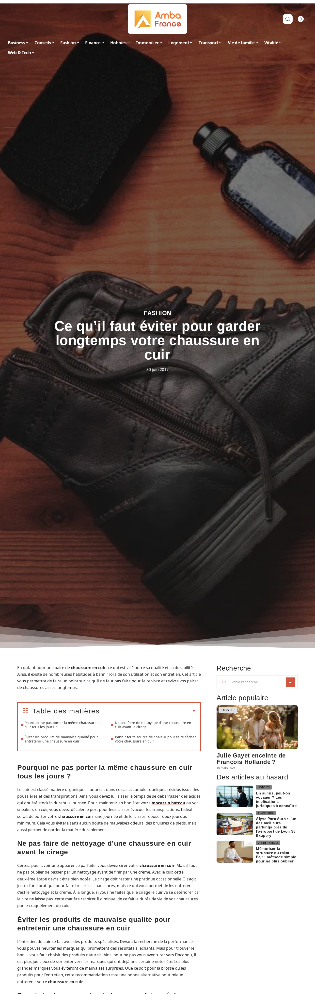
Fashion (157, 313)
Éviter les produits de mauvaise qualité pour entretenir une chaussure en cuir (61, 739)
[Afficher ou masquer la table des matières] (148, 711)
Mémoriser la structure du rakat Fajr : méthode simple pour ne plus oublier (276, 854)
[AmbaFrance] (157, 19)
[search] (288, 19)
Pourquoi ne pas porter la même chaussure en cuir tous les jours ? (63, 724)
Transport (265, 813)
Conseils (227, 710)
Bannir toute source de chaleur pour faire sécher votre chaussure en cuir (155, 739)
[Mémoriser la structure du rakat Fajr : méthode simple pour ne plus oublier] (235, 852)
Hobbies (264, 787)
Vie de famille (268, 842)
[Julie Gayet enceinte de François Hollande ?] (257, 727)
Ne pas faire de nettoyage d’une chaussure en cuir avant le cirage (153, 724)
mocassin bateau (168, 803)
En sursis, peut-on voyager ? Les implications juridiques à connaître (276, 799)
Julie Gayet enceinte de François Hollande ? (251, 758)
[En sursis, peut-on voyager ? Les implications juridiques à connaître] (235, 797)
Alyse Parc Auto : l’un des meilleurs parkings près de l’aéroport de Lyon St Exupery (276, 827)
